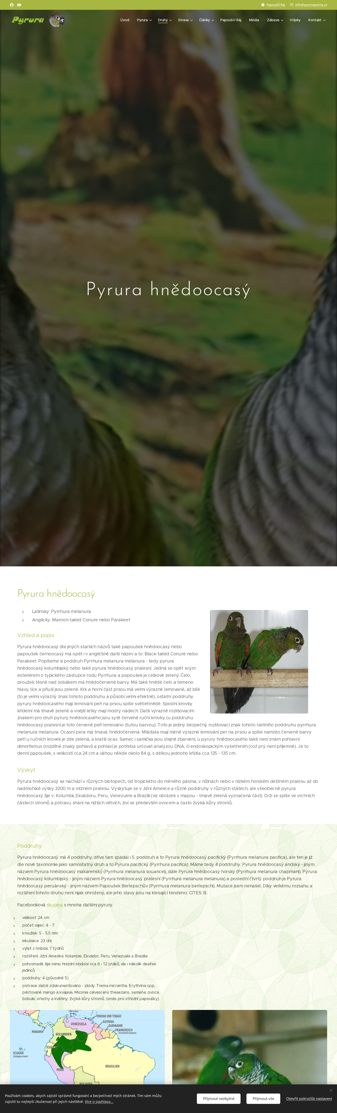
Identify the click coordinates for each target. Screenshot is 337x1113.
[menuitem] (126, 20)
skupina (55, 905)
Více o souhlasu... (99, 1101)
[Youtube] (19, 5)
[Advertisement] (250, 951)
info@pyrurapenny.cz (311, 4)
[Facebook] (12, 5)
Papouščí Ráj (275, 4)
